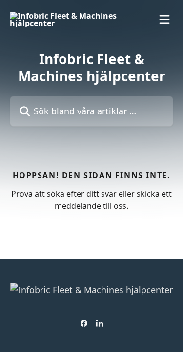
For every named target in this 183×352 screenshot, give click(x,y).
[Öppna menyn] (164, 19)
